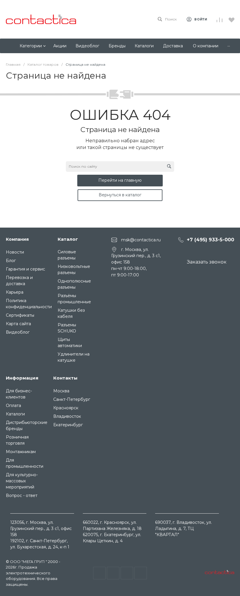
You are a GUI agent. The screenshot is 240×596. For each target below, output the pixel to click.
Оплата (13, 405)
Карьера (14, 292)
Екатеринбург (68, 424)
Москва (61, 391)
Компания (17, 239)
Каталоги (15, 414)
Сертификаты (20, 315)
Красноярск (65, 407)
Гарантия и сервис (25, 269)
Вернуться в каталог (120, 194)
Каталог (68, 239)
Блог (11, 260)
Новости (15, 252)
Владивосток (67, 416)
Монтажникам (21, 451)
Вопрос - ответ (21, 495)
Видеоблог (18, 332)
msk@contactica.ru (141, 239)
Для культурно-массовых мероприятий (22, 481)
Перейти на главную (120, 180)
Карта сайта (18, 323)
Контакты (65, 378)
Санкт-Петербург (71, 399)
